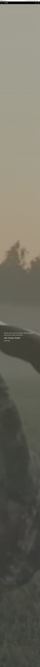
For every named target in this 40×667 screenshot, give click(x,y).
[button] (2, 4)
